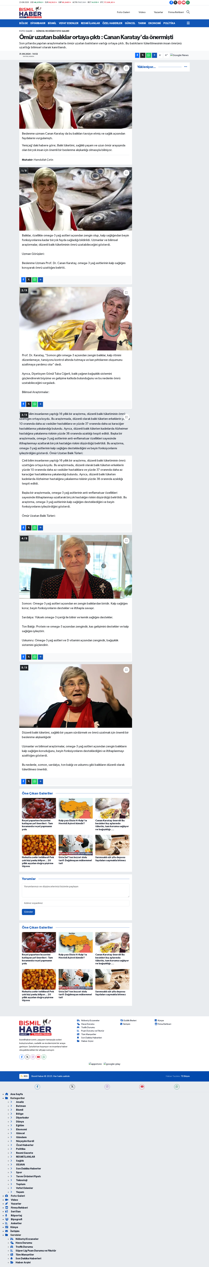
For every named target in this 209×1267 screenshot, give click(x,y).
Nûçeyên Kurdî (25, 1141)
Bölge (19, 1113)
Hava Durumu (87, 1024)
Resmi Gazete (24, 1153)
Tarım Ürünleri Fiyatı (28, 1176)
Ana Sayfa (16, 1094)
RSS (25, 1076)
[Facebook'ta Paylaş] (137, 55)
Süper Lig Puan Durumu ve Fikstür (36, 1250)
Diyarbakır (22, 1117)
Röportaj (16, 1215)
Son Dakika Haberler (28, 1168)
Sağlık (20, 1160)
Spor (19, 1172)
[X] (27, 1056)
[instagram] (107, 1086)
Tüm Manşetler (88, 1034)
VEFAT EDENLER (68, 23)
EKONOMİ (154, 23)
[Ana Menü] (188, 23)
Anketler (16, 1223)
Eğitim (20, 1125)
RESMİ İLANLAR (90, 23)
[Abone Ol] (179, 55)
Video (142, 12)
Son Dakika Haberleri (91, 1038)
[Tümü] (185, 67)
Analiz (20, 1102)
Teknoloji (21, 1180)
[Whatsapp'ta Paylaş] (148, 55)
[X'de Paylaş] (142, 55)
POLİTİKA (169, 23)
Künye (161, 1020)
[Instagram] (32, 1056)
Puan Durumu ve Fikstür (92, 1031)
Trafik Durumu (88, 1027)
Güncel (20, 1133)
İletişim (126, 1024)
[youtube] (142, 1086)
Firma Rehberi (176, 12)
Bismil (19, 1110)
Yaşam (20, 1192)
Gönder (28, 912)
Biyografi (16, 1219)
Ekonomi (21, 1129)
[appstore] (95, 1064)
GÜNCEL (130, 23)
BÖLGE (23, 23)
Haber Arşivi (87, 1041)
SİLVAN (20, 1164)
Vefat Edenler (24, 1188)
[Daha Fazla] (154, 55)
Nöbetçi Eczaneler (90, 1020)
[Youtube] (38, 1056)
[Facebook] (21, 1056)
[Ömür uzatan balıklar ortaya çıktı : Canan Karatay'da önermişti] (75, 95)
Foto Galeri (123, 12)
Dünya (20, 1121)
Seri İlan (15, 1211)
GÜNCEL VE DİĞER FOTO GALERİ (52, 31)
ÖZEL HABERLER (112, 23)
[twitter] (72, 1086)
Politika (20, 1149)
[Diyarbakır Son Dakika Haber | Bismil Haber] (30, 12)
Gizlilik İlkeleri (129, 1020)
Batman (21, 1106)
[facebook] (37, 1086)
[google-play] (112, 1064)
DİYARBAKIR (37, 23)
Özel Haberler (25, 1145)
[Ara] (188, 12)
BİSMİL (52, 23)
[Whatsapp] (43, 1056)
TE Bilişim (185, 1076)
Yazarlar (158, 12)
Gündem (21, 1137)
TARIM (142, 23)
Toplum (20, 1184)
